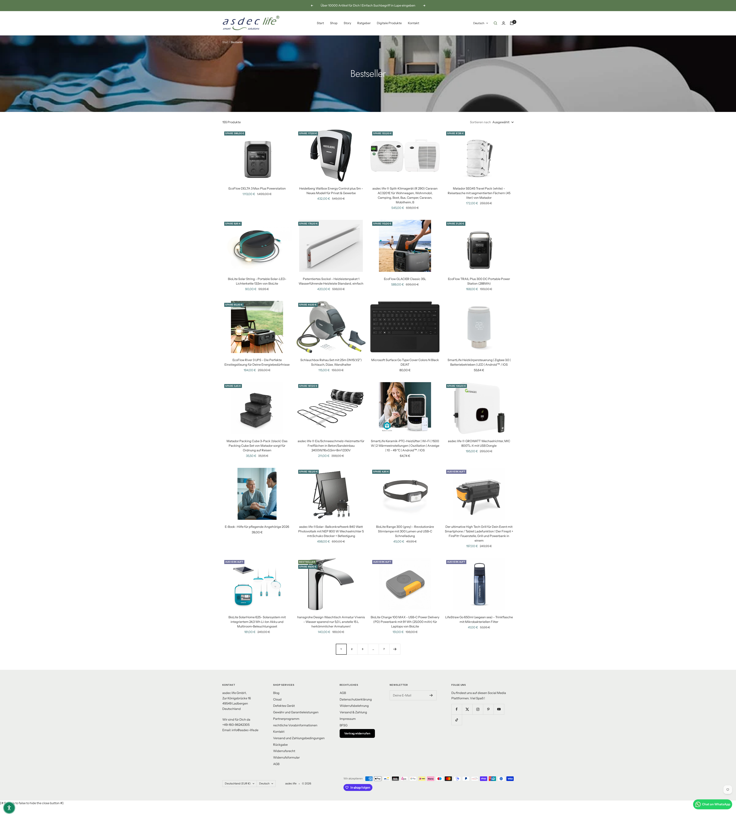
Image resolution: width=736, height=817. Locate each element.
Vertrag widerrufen (357, 733)
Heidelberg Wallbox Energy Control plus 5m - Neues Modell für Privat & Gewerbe (331, 190)
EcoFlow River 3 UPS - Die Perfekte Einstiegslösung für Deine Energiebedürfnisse (257, 362)
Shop (334, 23)
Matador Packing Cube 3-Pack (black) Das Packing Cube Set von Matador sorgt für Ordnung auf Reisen (257, 445)
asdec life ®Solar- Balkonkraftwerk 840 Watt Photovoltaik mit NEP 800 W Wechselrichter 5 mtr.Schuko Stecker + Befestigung (331, 531)
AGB (276, 764)
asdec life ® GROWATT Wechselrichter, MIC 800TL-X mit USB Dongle (479, 443)
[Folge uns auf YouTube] (499, 709)
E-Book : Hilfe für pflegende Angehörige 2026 (257, 527)
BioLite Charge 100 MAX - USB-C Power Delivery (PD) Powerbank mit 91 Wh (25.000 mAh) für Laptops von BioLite (405, 621)
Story (347, 23)
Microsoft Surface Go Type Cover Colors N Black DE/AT (405, 362)
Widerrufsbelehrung (354, 706)
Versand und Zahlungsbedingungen (299, 738)
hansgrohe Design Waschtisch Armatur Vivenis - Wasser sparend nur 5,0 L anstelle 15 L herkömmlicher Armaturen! (331, 621)
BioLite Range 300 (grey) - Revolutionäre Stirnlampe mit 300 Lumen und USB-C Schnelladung (405, 531)
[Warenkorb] (512, 23)
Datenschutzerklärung (356, 699)
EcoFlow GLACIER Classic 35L (405, 279)
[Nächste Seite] (394, 649)
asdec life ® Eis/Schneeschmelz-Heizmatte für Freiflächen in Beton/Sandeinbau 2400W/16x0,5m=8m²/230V (331, 445)
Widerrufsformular (286, 757)
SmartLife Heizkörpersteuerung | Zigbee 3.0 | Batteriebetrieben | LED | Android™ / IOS (479, 362)
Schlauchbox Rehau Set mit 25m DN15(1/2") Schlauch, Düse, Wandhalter (331, 362)
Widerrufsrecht (284, 751)
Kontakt (413, 23)
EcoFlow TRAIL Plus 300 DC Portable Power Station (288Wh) (479, 281)
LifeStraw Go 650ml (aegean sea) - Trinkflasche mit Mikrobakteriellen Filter (479, 619)
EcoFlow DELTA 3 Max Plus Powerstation (257, 188)
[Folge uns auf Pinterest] (488, 709)
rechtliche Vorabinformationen (295, 725)
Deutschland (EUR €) (238, 783)
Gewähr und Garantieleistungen (296, 712)
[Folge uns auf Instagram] (477, 709)
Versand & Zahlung (353, 712)
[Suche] (495, 23)
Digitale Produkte (389, 23)
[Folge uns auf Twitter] (467, 709)
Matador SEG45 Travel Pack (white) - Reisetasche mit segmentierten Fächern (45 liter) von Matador (479, 193)
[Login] (503, 23)
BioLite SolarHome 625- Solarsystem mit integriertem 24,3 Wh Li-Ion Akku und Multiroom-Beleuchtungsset (257, 621)
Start (320, 23)
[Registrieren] (431, 695)
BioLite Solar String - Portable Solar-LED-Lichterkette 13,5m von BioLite (257, 281)
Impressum (348, 719)
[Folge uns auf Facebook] (456, 709)
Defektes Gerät (284, 706)
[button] (9, 808)
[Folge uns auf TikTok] (456, 719)
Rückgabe (280, 744)
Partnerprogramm (286, 719)
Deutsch (478, 23)
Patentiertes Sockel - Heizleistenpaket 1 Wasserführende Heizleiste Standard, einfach (331, 281)
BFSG (343, 725)
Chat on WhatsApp (716, 804)
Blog (276, 693)
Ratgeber (364, 23)
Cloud (277, 699)
